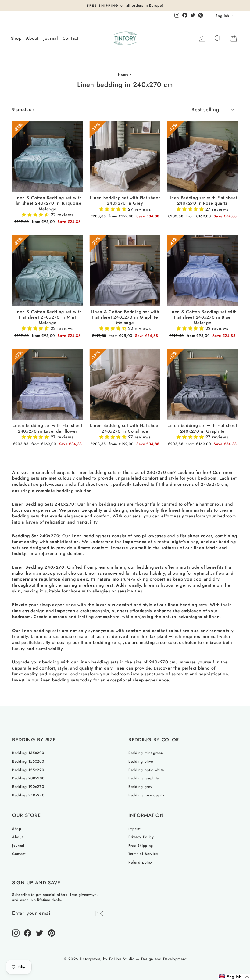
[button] (36, 215)
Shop (16, 38)
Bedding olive (140, 761)
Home (123, 74)
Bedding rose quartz (146, 795)
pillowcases (52, 484)
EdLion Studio (122, 959)
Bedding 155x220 (28, 769)
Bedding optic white (146, 769)
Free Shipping (140, 845)
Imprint (134, 828)
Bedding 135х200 (28, 752)
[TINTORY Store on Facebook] (27, 933)
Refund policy (140, 862)
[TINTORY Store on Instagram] (16, 933)
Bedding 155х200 (28, 761)
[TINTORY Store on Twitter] (39, 933)
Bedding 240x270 (28, 795)
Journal (50, 38)
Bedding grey (140, 786)
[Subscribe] (99, 913)
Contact (70, 38)
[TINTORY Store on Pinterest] (51, 933)
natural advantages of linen (191, 617)
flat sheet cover (94, 484)
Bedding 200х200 (28, 778)
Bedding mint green (145, 752)
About (32, 38)
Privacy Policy (141, 836)
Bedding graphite (143, 778)
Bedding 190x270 (28, 786)
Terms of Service (143, 853)
